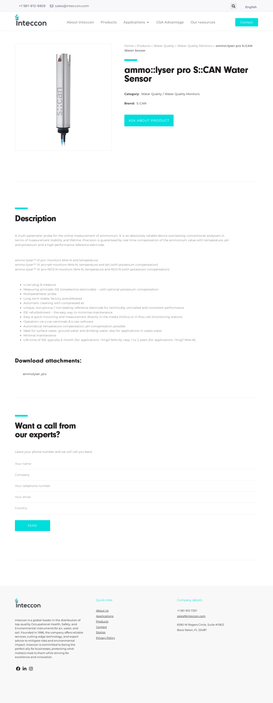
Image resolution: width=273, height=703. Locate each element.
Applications (104, 616)
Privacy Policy (105, 637)
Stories (100, 632)
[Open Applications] (148, 22)
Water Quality (164, 46)
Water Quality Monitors (194, 46)
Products (143, 46)
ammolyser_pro (34, 374)
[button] (233, 6)
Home (129, 46)
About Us (102, 610)
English (251, 7)
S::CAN (141, 103)
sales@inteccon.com (72, 6)
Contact (101, 627)
